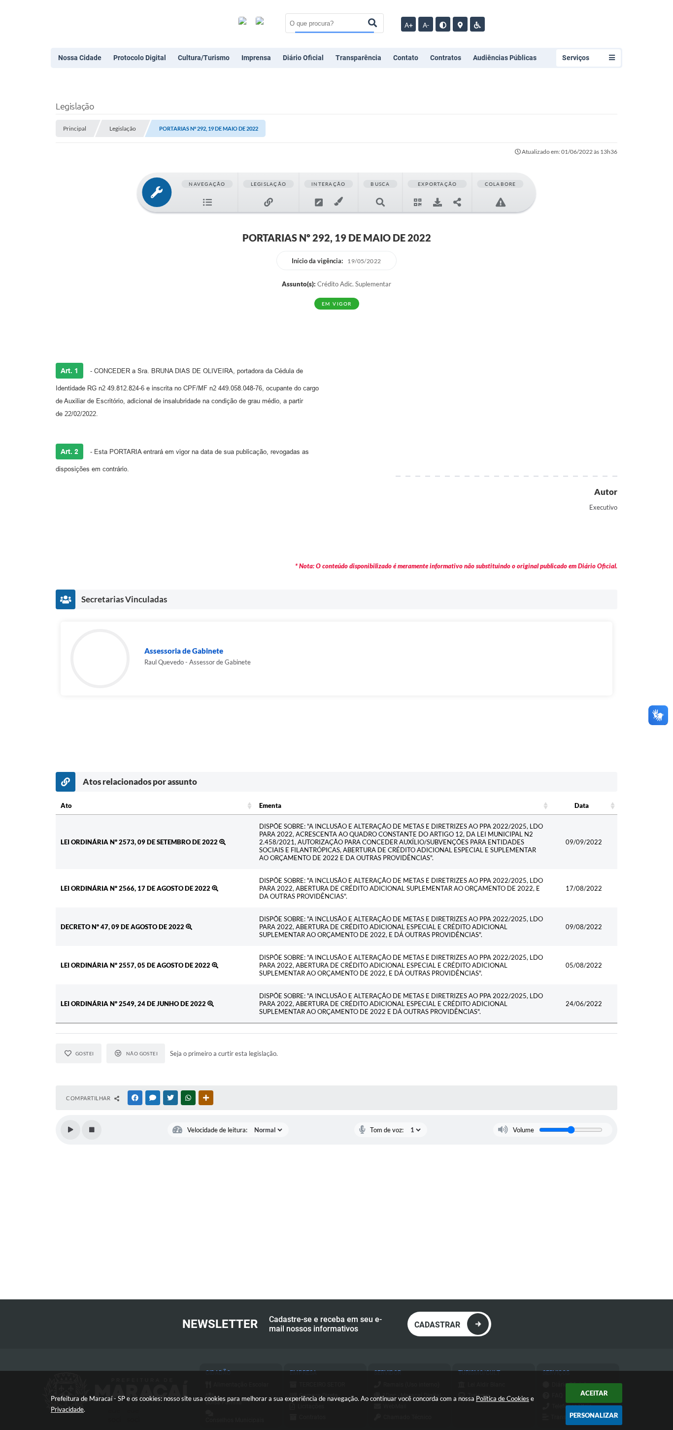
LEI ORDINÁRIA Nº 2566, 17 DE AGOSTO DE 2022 (136, 888)
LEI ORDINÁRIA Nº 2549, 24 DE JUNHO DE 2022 (134, 1004)
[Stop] (91, 1130)
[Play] (70, 1130)
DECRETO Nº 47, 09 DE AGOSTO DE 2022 (123, 927)
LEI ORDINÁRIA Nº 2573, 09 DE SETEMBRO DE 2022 (140, 842)
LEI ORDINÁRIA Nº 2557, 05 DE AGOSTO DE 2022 (136, 965)
